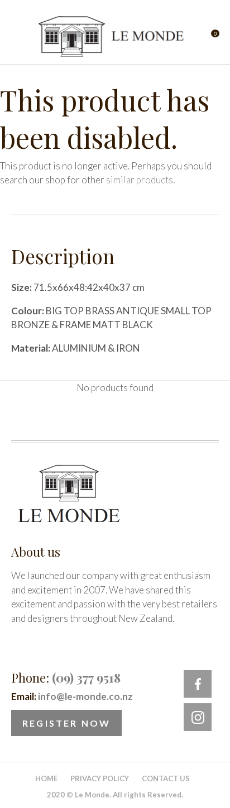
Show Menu (18, 36)
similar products (139, 180)
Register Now (66, 723)
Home (46, 778)
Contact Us (166, 778)
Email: (72, 696)
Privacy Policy (99, 778)
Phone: (66, 677)
